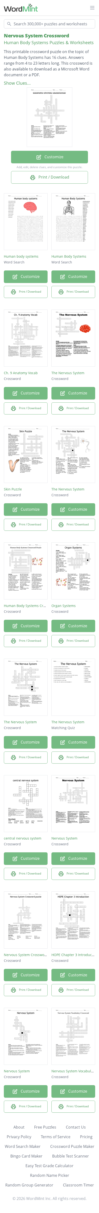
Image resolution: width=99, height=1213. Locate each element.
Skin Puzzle (13, 489)
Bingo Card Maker (26, 1156)
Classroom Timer (78, 1185)
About (19, 1127)
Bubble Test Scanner (70, 1156)
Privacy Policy (19, 1136)
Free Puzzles (45, 1127)
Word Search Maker (23, 1146)
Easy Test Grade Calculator (49, 1165)
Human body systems (21, 256)
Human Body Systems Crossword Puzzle (36, 605)
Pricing (86, 1136)
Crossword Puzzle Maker (72, 1146)
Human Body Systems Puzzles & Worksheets (49, 42)
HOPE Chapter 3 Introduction (74, 954)
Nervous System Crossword (36, 35)
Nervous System (64, 838)
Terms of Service (55, 1136)
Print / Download (53, 177)
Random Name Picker (49, 1175)
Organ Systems (63, 605)
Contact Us (76, 1127)
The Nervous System (67, 373)
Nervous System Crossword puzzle (31, 954)
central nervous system (22, 838)
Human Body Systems (68, 256)
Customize (53, 156)
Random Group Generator (29, 1185)
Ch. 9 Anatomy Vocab (21, 373)
